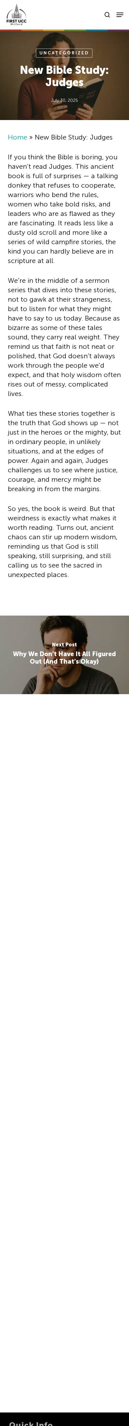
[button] (119, 15)
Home (17, 137)
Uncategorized (64, 53)
